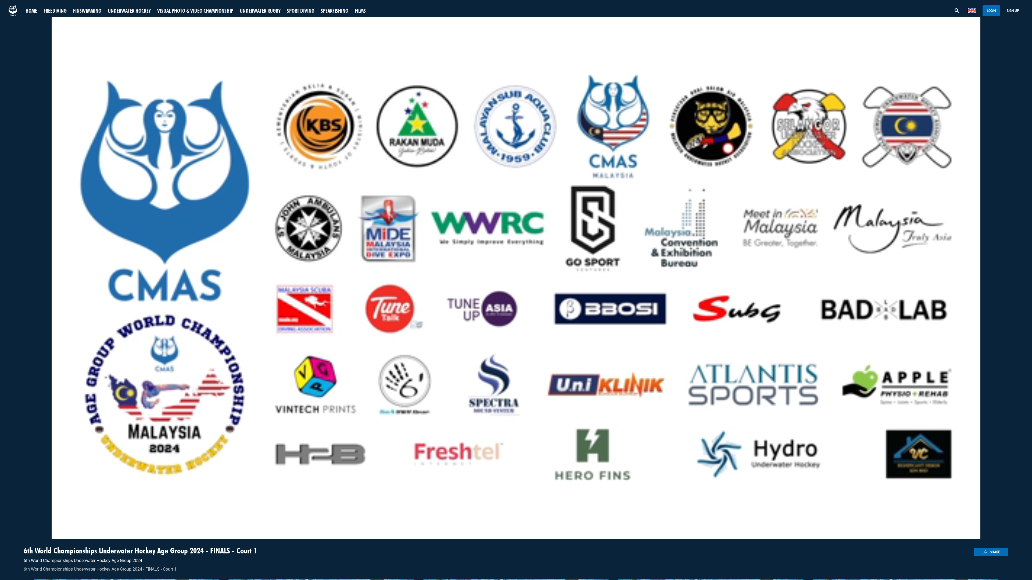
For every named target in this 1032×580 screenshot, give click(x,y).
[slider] (516, 522)
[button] (8, 530)
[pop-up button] (1014, 530)
